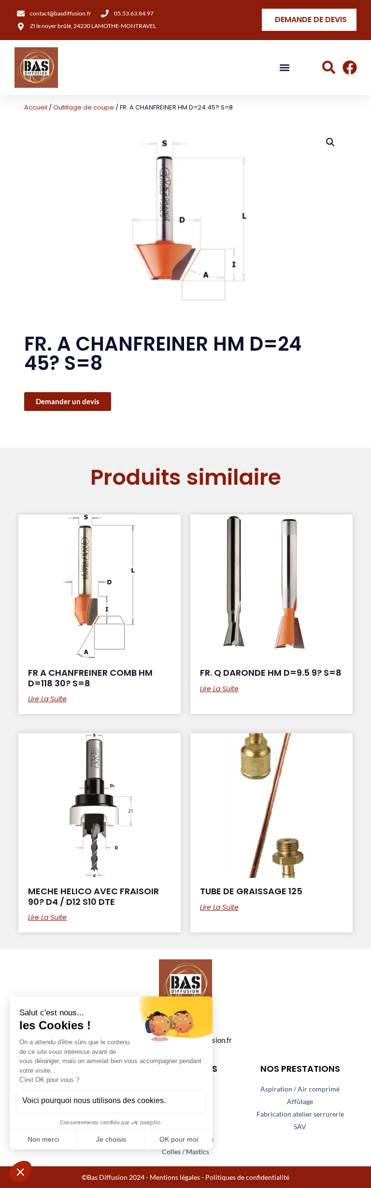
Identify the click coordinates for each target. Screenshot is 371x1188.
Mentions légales (175, 1177)
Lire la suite (47, 699)
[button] (285, 68)
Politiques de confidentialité (247, 1177)
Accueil (35, 107)
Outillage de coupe (83, 107)
